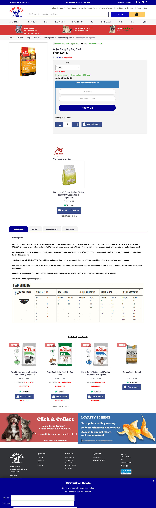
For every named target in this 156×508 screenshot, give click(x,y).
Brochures (41, 465)
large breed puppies (33, 279)
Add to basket (93, 124)
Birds (120, 22)
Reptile (143, 22)
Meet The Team (65, 8)
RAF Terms (68, 468)
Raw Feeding (59, 22)
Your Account (97, 457)
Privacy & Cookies (70, 465)
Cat (92, 22)
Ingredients (52, 229)
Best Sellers (32, 22)
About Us (55, 8)
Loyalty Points (92, 8)
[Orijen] (58, 152)
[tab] (18, 229)
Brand (35, 229)
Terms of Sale (118, 8)
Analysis (70, 229)
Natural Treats (77, 22)
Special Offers (15, 22)
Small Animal (106, 22)
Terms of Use (69, 460)
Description (18, 229)
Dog (45, 22)
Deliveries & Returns (105, 8)
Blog (145, 8)
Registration (129, 8)
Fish (132, 22)
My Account (138, 8)
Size (67, 63)
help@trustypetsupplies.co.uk (19, 2)
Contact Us (82, 8)
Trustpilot (126, 31)
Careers (74, 8)
